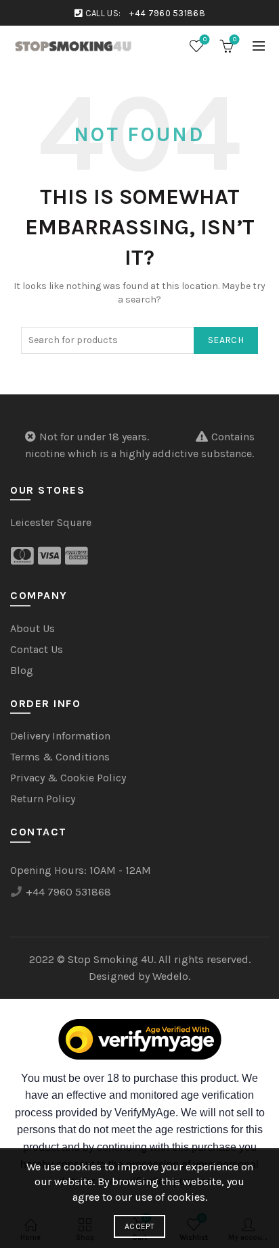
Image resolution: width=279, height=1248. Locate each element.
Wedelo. (171, 976)
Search (226, 340)
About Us (32, 628)
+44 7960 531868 (167, 13)
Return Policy (42, 798)
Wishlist (205, 39)
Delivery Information (60, 735)
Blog (21, 670)
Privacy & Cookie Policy (68, 777)
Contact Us (36, 649)
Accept (139, 1226)
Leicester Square (50, 522)
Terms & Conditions (60, 756)
